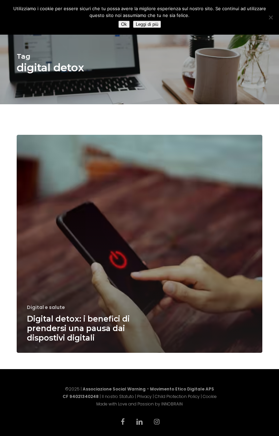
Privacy (144, 396)
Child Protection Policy (177, 396)
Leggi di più (147, 24)
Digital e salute (46, 307)
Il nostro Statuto (118, 396)
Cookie (210, 396)
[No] (270, 17)
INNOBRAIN (172, 404)
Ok (124, 24)
